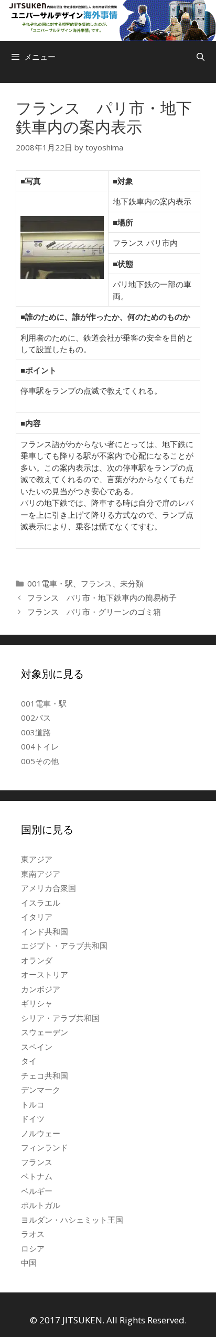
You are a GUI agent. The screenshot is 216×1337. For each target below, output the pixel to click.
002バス (36, 717)
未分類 (132, 583)
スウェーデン (44, 1032)
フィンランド (44, 1147)
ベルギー (36, 1191)
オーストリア (44, 974)
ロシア (33, 1248)
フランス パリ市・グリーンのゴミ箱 (94, 611)
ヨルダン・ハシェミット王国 (72, 1219)
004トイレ (40, 746)
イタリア (36, 916)
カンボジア (40, 989)
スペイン (36, 1046)
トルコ (33, 1104)
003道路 (36, 732)
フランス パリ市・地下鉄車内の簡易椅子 (102, 597)
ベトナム (36, 1176)
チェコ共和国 (44, 1075)
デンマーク (40, 1089)
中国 (29, 1262)
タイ (29, 1061)
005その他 (40, 761)
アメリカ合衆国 (48, 888)
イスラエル (40, 902)
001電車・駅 (50, 583)
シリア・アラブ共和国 (60, 1018)
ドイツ (33, 1118)
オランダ (36, 960)
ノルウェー (40, 1133)
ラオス (33, 1234)
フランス (96, 583)
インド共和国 (44, 931)
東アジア (36, 859)
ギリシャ (36, 1003)
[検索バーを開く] (200, 56)
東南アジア (40, 873)
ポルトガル (40, 1205)
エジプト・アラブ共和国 (64, 945)
